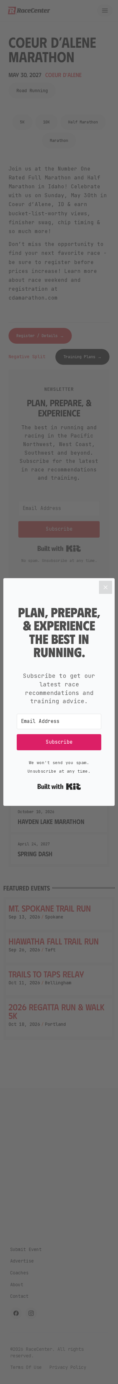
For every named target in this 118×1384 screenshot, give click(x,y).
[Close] (105, 587)
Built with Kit (59, 786)
